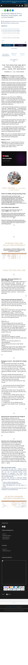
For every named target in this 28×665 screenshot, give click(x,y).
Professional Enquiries (6, 550)
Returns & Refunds (6, 538)
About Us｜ (5, 533)
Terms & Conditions (13, 606)
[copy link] (13, 10)
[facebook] (8, 10)
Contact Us (5, 549)
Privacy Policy (8, 606)
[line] (5, 10)
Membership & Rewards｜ (7, 535)
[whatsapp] (10, 10)
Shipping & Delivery (6, 537)
